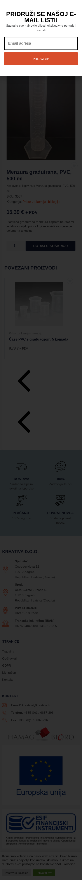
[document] (41, 440)
